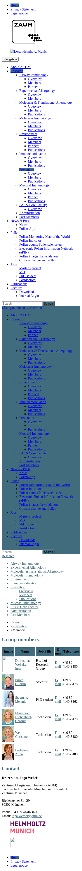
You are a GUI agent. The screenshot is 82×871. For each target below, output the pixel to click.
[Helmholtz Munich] (29, 51)
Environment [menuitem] (28, 134)
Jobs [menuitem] (13, 264)
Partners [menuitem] (33, 146)
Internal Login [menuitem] (29, 296)
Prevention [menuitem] (26, 169)
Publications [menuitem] (36, 114)
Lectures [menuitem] (16, 288)
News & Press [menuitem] (20, 221)
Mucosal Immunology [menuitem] (34, 185)
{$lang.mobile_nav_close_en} (23, 308)
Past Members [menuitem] (29, 217)
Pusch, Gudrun (20, 682)
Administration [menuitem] (29, 213)
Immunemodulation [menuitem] (32, 154)
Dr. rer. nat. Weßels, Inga (23, 664)
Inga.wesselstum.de (27, 816)
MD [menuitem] (22, 272)
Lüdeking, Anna (22, 752)
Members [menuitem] (34, 83)
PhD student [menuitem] (27, 276)
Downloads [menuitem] (27, 292)
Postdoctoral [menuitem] (27, 280)
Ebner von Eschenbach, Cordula (24, 717)
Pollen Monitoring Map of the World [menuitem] (44, 236)
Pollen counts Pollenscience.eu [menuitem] (40, 244)
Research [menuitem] (16, 71)
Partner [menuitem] (33, 87)
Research (8, 556)
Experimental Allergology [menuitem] (37, 90)
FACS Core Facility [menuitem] (33, 205)
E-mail (58, 664)
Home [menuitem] (14, 5)
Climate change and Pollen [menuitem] (37, 260)
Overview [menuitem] (35, 79)
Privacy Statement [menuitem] (22, 9)
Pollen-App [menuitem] (27, 229)
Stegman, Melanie (21, 699)
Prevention (19, 626)
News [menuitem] (23, 225)
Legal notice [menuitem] (19, 13)
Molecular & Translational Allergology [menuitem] (46, 102)
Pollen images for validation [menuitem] (38, 256)
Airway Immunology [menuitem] (33, 75)
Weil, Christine (21, 734)
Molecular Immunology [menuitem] (35, 118)
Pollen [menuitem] (14, 232)
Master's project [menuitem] (30, 268)
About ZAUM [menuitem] (20, 67)
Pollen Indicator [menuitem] (30, 240)
